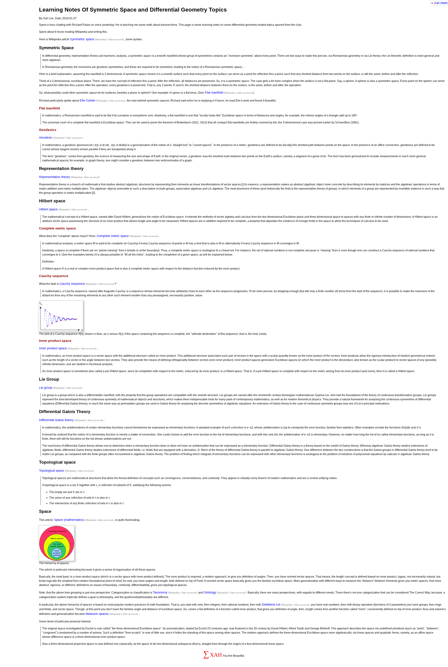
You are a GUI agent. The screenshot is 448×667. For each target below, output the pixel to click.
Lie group (45, 387)
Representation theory (54, 177)
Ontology (210, 592)
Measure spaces (97, 614)
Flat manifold (214, 92)
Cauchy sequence (72, 283)
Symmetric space (82, 39)
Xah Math (440, 3)
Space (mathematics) (69, 520)
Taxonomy (160, 592)
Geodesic (45, 137)
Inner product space (53, 348)
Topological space (51, 470)
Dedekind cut (271, 604)
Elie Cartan (87, 100)
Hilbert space (48, 209)
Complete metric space (113, 236)
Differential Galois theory (56, 420)
